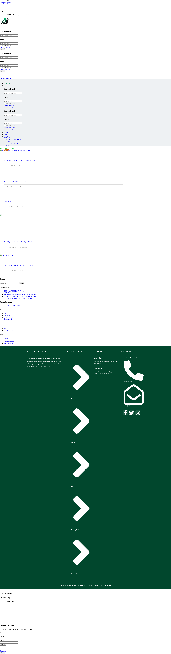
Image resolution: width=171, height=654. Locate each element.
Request (3, 644)
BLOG (6, 136)
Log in (6, 338)
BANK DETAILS (14, 143)
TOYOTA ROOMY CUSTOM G (15, 291)
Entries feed (7, 340)
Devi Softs (108, 585)
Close (2, 653)
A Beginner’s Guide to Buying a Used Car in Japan (20, 296)
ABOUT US (8, 138)
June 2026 (7, 313)
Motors (6, 327)
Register (7, 3)
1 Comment (20, 207)
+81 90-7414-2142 (6, 78)
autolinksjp (7, 306)
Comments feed (9, 341)
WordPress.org (8, 343)
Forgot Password (5, 47)
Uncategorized (8, 330)
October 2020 (8, 317)
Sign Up (9, 49)
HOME (6, 132)
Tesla (5, 328)
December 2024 (9, 315)
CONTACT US (9, 145)
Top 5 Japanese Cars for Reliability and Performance (20, 294)
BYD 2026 (7, 293)
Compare (3, 651)
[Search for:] (9, 283)
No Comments (22, 166)
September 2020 (9, 319)
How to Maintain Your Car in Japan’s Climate (18, 298)
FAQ (9, 141)
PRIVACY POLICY (14, 140)
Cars (5, 134)
